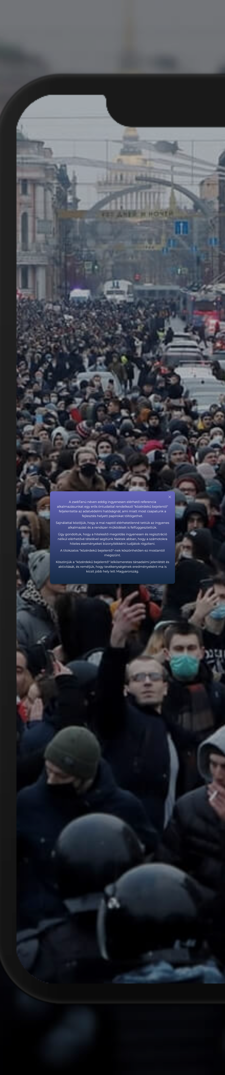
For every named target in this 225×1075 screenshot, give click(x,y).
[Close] (169, 496)
